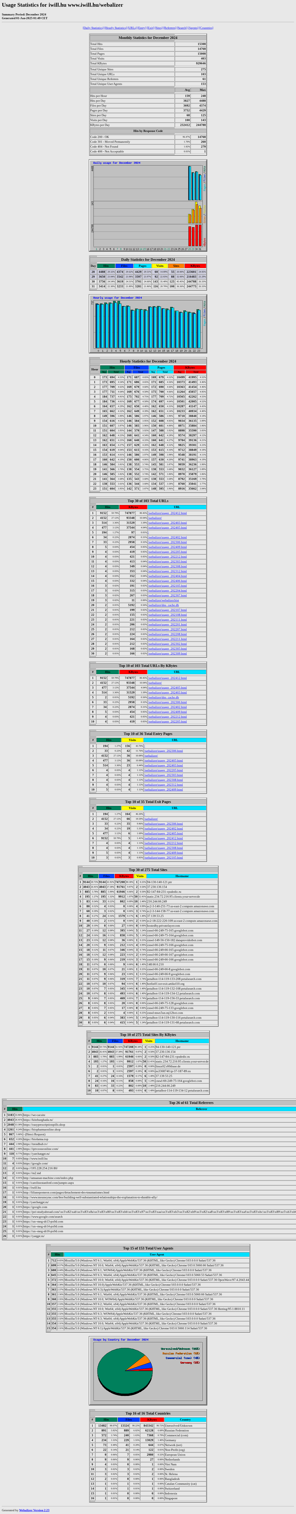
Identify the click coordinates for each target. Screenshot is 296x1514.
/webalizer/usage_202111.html (167, 619)
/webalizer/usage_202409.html (167, 547)
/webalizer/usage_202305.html (167, 648)
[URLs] (132, 28)
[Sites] (159, 28)
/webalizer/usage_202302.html (167, 643)
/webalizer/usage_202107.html (167, 610)
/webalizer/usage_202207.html (167, 629)
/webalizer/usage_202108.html (167, 614)
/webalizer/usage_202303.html (167, 561)
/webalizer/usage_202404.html (167, 576)
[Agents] (193, 28)
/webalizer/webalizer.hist (163, 600)
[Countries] (206, 28)
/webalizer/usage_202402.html (167, 537)
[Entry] (141, 28)
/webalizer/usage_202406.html (167, 581)
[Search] (182, 28)
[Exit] (150, 28)
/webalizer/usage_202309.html (167, 653)
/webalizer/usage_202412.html (167, 513)
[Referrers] (169, 28)
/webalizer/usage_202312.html (167, 571)
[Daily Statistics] (93, 28)
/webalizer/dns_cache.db (163, 605)
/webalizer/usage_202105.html (167, 585)
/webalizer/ (155, 518)
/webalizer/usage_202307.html (167, 595)
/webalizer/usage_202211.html (167, 639)
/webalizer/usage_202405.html (167, 527)
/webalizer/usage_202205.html (167, 551)
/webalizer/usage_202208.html (167, 634)
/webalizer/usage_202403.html (167, 522)
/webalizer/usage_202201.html (167, 624)
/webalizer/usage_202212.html (167, 556)
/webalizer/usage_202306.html (167, 542)
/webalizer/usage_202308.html (167, 566)
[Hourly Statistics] (115, 28)
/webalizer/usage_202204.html (167, 590)
